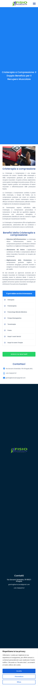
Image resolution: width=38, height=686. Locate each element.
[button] (34, 3)
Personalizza (19, 676)
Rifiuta (19, 682)
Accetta (19, 671)
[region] (19, 667)
